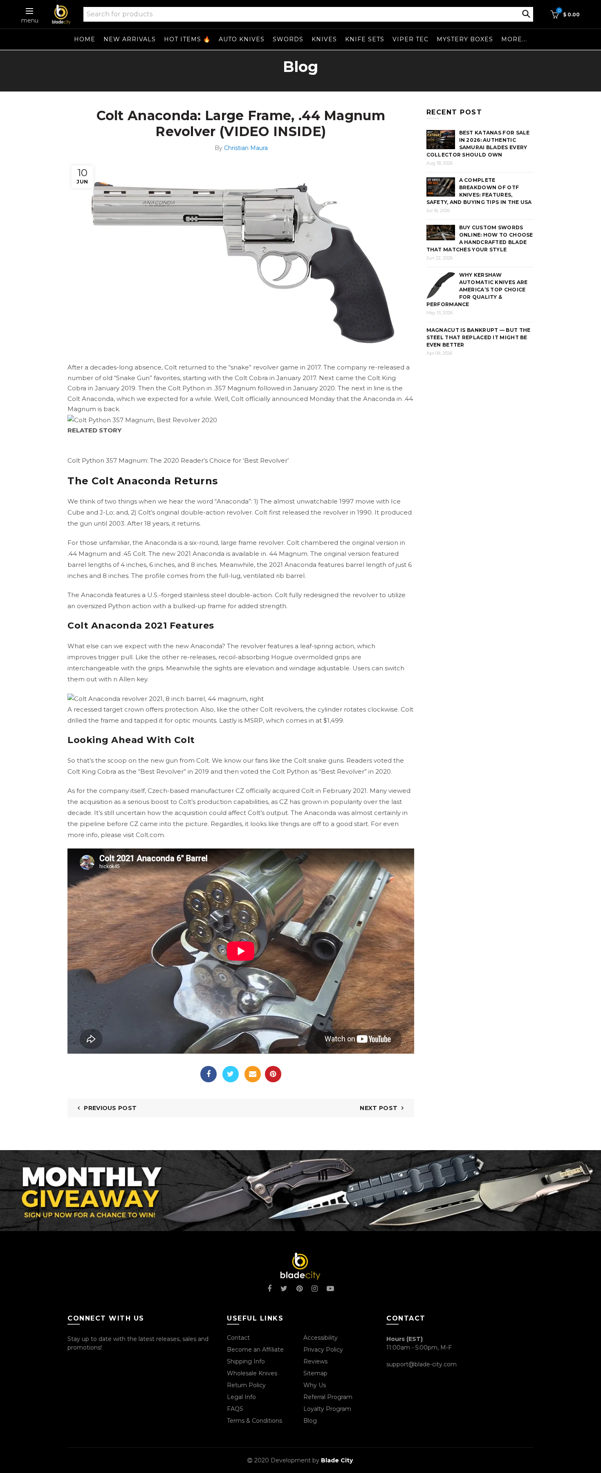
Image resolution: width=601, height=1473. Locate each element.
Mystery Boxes (465, 39)
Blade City (337, 1460)
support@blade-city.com (421, 1364)
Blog (310, 1420)
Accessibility (320, 1337)
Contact (238, 1337)
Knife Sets (364, 39)
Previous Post (110, 1108)
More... (514, 39)
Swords (288, 39)
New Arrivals (129, 39)
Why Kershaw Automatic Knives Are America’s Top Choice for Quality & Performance (477, 289)
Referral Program (327, 1397)
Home (84, 39)
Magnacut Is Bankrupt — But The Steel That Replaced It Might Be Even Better (478, 337)
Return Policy (246, 1385)
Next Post (378, 1108)
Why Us (314, 1385)
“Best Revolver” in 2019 (173, 771)
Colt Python (186, 388)
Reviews (315, 1361)
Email (252, 1074)
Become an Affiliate (255, 1349)
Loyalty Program (327, 1409)
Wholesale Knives (252, 1373)
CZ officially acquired (267, 791)
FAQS (235, 1409)
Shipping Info (246, 1361)
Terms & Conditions (254, 1420)
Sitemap (315, 1373)
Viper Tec (410, 39)
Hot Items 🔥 (187, 39)
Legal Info (241, 1397)
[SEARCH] (526, 13)
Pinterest (273, 1074)
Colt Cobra (251, 378)
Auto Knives (242, 39)
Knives (324, 39)
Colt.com (150, 835)
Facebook (208, 1074)
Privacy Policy (323, 1349)
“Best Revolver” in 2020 (355, 771)
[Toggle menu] (30, 11)
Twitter (230, 1074)
